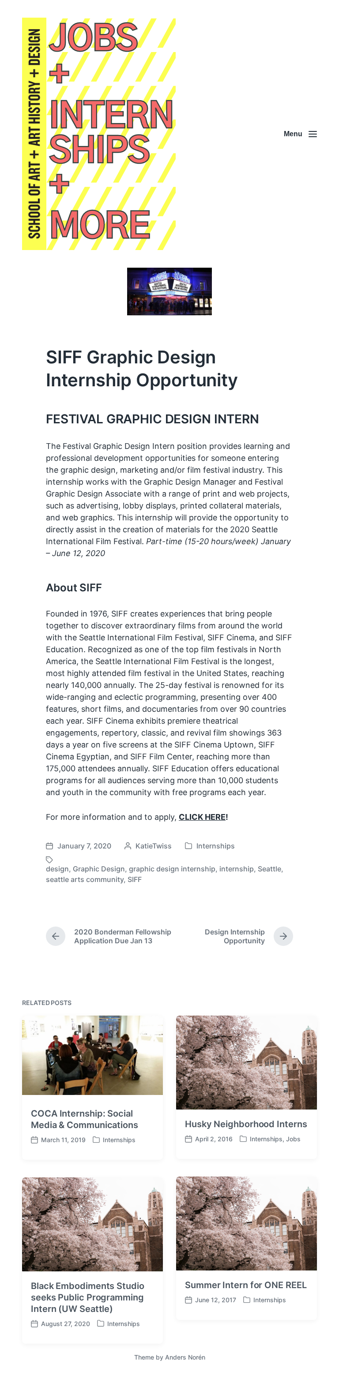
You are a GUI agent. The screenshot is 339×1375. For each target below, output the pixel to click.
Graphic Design (99, 868)
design (57, 868)
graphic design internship (172, 868)
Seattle (269, 868)
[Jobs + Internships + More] (99, 134)
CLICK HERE (202, 817)
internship (236, 868)
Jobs (293, 1139)
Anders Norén (185, 1357)
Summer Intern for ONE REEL (245, 1285)
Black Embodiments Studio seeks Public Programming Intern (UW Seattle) (87, 1297)
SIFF (135, 879)
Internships (215, 845)
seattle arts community (85, 879)
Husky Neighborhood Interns (246, 1124)
